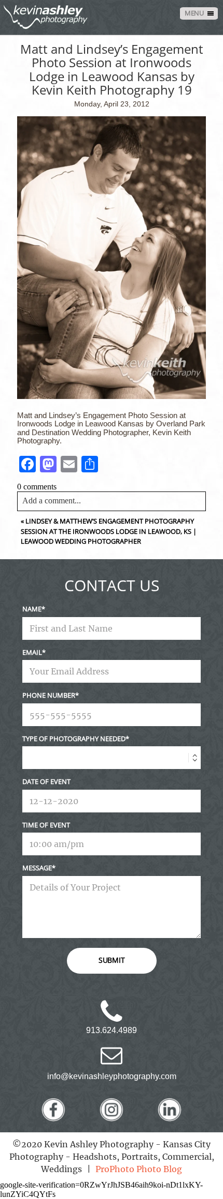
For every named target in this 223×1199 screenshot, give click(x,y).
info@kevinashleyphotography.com (111, 1076)
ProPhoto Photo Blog (138, 1169)
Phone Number (48, 695)
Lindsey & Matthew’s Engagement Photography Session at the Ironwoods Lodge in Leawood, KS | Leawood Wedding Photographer (109, 531)
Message (37, 867)
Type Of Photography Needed (74, 738)
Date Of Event (46, 781)
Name (31, 608)
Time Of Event (46, 824)
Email (32, 652)
